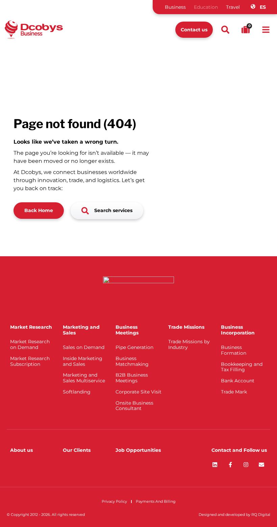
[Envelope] (261, 464)
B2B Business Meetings (132, 378)
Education (206, 7)
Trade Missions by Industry (189, 344)
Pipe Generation (134, 347)
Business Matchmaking (132, 361)
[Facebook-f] (230, 464)
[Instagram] (246, 464)
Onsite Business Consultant (134, 406)
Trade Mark (234, 392)
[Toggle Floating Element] (252, 509)
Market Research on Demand (30, 344)
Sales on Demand (83, 347)
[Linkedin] (214, 464)
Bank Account (237, 381)
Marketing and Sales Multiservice (84, 378)
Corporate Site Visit (138, 392)
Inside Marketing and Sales (82, 361)
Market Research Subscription (30, 361)
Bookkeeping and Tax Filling (241, 367)
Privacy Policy (114, 501)
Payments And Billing (156, 501)
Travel (233, 7)
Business (175, 7)
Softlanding (77, 392)
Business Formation (233, 350)
